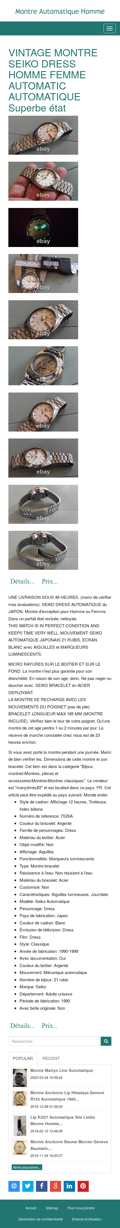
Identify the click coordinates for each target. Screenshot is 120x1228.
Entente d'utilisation (87, 1219)
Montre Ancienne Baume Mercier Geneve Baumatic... (69, 1145)
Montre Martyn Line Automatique (61, 1070)
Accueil (31, 1207)
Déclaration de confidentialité (40, 1219)
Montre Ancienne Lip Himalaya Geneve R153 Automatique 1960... (67, 1096)
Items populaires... (27, 1167)
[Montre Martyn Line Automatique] (19, 1075)
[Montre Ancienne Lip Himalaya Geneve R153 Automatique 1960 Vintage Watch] (19, 1097)
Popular (23, 1058)
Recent (51, 1058)
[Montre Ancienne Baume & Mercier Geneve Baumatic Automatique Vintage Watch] (19, 1147)
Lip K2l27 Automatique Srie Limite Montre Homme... (62, 1120)
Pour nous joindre (81, 1207)
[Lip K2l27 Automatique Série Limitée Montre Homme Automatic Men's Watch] (19, 1122)
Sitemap (52, 1207)
